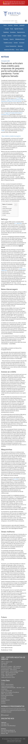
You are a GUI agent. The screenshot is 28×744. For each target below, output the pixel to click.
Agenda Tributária (18, 28)
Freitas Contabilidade (14, 14)
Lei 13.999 (18, 98)
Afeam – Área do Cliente (7, 684)
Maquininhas (6, 211)
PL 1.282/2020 (18, 223)
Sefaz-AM (3, 697)
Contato (16, 42)
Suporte (12, 39)
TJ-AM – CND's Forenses (7, 675)
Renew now (6, 3)
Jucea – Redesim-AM (6, 690)
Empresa (10, 25)
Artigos (24, 35)
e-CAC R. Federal (17, 35)
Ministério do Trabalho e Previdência (10, 692)
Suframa (3, 703)
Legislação (21, 25)
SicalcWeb (3, 698)
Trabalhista (6, 32)
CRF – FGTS (4, 665)
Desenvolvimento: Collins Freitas (14, 741)
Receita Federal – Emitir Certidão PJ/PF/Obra (12, 671)
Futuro (4, 215)
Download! (6, 715)
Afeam (3, 683)
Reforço (5, 206)
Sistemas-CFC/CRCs (9, 49)
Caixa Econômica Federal (7, 686)
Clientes (9, 35)
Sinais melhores (6, 213)
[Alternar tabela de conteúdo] (15, 204)
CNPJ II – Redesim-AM (6, 661)
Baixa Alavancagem (7, 208)
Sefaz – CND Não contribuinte (8, 674)
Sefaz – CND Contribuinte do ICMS (9, 672)
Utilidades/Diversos (20, 39)
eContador (21, 42)
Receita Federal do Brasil (7, 695)
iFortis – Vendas (20, 49)
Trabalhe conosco (8, 42)
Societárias (13, 32)
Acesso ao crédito (7, 210)
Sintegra (3, 701)
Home (5, 25)
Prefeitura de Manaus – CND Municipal (10, 668)
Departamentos (21, 32)
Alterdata (20, 46)
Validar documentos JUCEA (8, 677)
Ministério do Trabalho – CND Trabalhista (11, 666)
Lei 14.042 (15, 479)
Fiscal (11, 28)
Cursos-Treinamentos (11, 46)
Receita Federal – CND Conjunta (9, 669)
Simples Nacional (5, 700)
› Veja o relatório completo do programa (11, 136)
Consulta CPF (4, 663)
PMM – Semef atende (6, 693)
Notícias (16, 25)
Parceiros (6, 39)
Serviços (4, 35)
